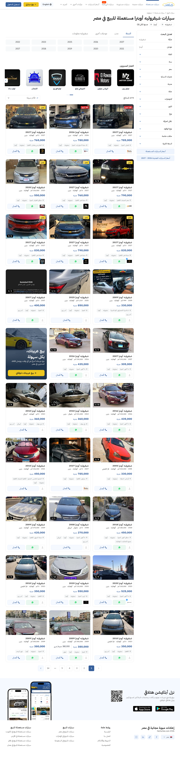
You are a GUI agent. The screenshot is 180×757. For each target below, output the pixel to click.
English (46, 4)
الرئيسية (107, 731)
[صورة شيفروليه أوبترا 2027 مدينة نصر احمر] (113, 226)
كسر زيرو (129, 314)
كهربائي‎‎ (19, 424)
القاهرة (40, 596)
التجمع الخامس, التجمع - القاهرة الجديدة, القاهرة (27, 479)
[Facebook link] (156, 737)
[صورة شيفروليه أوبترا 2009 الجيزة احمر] (69, 622)
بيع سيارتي (30, 4)
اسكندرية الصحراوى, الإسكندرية (120, 310)
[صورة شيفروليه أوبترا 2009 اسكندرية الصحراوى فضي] (113, 281)
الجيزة (83, 310)
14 (48, 668)
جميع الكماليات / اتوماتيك (123, 541)
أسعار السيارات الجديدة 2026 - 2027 (155, 158)
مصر (167, 737)
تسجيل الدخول (13, 4)
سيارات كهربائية (108, 4)
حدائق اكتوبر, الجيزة (123, 537)
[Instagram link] (136, 737)
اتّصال (108, 151)
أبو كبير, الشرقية (124, 479)
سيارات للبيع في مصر (66, 731)
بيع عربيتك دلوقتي (25, 373)
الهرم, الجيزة (81, 596)
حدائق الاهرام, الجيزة (36, 200)
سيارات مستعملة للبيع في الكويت (18, 731)
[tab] (128, 33)
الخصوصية (106, 745)
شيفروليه (116, 145)
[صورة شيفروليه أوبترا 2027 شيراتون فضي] (69, 450)
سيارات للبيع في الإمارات (65, 736)
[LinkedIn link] (143, 737)
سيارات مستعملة (152, 4)
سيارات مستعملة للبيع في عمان (19, 745)
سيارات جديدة (137, 4)
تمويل (64, 652)
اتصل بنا (107, 736)
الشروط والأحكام (104, 740)
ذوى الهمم (19, 651)
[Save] (96, 107)
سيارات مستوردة (123, 4)
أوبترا (109, 145)
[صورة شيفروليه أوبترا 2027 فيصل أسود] (113, 116)
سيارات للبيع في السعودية (64, 740)
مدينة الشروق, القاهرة (36, 537)
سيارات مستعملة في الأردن (21, 736)
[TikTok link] (150, 737)
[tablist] (70, 33)
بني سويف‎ (82, 424)
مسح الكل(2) (142, 24)
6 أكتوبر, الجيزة (124, 369)
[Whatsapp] (75, 151)
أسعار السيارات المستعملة (156, 151)
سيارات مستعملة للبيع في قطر (19, 740)
